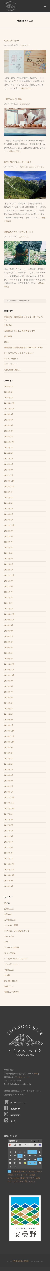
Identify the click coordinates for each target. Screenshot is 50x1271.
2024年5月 (9, 459)
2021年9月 (9, 581)
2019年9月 (9, 681)
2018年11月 (9, 736)
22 (40, 1159)
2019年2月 (9, 720)
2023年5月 (9, 509)
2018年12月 (9, 731)
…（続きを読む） (26, 88)
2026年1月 (9, 398)
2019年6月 (9, 697)
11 (20, 1156)
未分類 (7, 975)
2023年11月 (9, 486)
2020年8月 (9, 631)
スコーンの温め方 (12, 947)
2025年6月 (9, 420)
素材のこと (9, 986)
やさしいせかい (11, 358)
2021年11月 (9, 575)
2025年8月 (9, 414)
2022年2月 (9, 564)
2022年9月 (9, 531)
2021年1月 (9, 609)
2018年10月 (9, 742)
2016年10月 (9, 875)
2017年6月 (9, 831)
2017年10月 (9, 808)
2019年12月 (9, 664)
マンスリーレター (12, 964)
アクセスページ (22, 1077)
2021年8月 (9, 586)
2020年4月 (9, 653)
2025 (6, 342)
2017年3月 (9, 847)
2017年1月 (9, 858)
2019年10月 (9, 675)
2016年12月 (9, 864)
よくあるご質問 (11, 925)
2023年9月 (9, 492)
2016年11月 (9, 870)
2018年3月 (9, 781)
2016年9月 (9, 881)
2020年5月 (9, 647)
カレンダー (25, 45)
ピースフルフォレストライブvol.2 (19, 353)
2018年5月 (9, 770)
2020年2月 (9, 659)
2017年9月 (9, 814)
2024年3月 (9, 470)
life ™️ (7, 903)
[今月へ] (35, 1141)
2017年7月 (9, 825)
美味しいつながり (36, 167)
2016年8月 (9, 886)
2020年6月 (9, 642)
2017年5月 (9, 836)
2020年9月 (9, 625)
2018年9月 (9, 747)
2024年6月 (9, 453)
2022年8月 (9, 536)
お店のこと (25, 104)
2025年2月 (9, 436)
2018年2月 (9, 786)
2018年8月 (9, 753)
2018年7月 (9, 758)
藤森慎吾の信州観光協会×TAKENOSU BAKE (23, 347)
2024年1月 (9, 475)
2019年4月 (9, 708)
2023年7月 (9, 497)
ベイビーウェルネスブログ (16, 959)
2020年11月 (9, 620)
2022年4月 (9, 553)
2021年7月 (9, 592)
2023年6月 (9, 503)
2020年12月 (9, 614)
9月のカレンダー (11, 40)
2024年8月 (9, 447)
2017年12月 (9, 797)
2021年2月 (9, 603)
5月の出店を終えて (12, 370)
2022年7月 (9, 542)
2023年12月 (9, 481)
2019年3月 (9, 714)
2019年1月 (9, 725)
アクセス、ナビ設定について (16, 931)
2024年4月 (9, 464)
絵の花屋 (8, 336)
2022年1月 (9, 570)
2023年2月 (9, 514)
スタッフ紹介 (10, 953)
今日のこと (9, 970)
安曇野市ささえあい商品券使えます (19, 331)
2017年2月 (9, 853)
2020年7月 (9, 636)
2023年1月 (9, 520)
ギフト (7, 942)
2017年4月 (9, 842)
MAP (36, 1073)
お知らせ (24, 167)
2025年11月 (9, 409)
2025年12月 (9, 403)
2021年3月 (9, 597)
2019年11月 (9, 670)
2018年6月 (9, 764)
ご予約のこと (10, 920)
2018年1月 (9, 792)
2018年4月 (9, 775)
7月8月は (8, 325)
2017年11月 (9, 803)
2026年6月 (9, 392)
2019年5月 (9, 703)
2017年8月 (9, 820)
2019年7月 (9, 692)
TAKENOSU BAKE (21, 1261)
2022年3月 (9, 559)
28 (35, 1163)
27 (30, 1163)
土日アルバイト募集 (13, 99)
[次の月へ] (39, 1141)
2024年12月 (9, 442)
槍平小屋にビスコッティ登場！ (17, 162)
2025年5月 (9, 425)
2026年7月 (9, 386)
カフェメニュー (11, 364)
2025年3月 (9, 431)
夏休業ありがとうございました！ (18, 232)
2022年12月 (9, 525)
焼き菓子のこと (11, 981)
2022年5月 (9, 547)
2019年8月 (9, 686)
